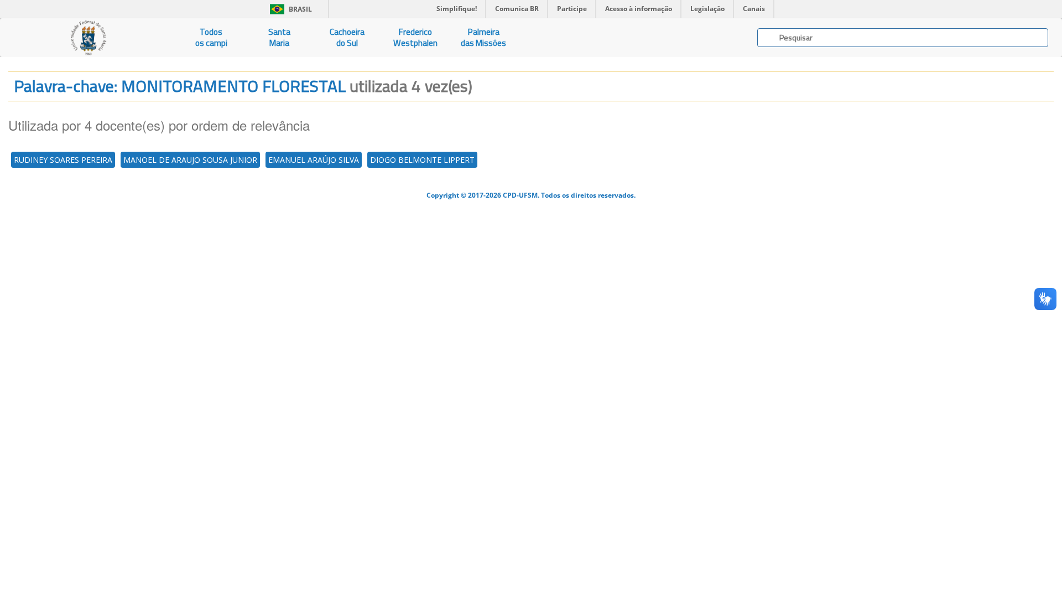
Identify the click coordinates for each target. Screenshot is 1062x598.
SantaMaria (279, 37)
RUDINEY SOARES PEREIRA (63, 159)
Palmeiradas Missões (483, 37)
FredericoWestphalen (415, 37)
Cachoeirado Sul (347, 37)
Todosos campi (211, 37)
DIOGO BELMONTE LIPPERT (422, 159)
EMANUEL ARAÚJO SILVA (313, 159)
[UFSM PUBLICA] (88, 37)
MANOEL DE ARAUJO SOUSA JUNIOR (190, 159)
